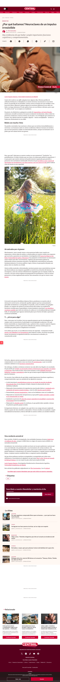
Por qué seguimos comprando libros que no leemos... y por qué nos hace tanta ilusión (33, 516)
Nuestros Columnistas (18, 662)
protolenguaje (37, 362)
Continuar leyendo (11, 637)
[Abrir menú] (54, 9)
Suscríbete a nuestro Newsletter (30, 659)
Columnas (14, 12)
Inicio (3, 17)
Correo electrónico (10, 491)
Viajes (52, 12)
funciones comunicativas (26, 363)
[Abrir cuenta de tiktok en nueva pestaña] (30, 653)
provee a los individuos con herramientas (16, 332)
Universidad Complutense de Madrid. (15, 465)
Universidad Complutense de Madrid (28, 96)
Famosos (27, 12)
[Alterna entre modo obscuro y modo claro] (6, 9)
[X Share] (19, 41)
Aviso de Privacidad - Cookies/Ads (30, 667)
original (47, 468)
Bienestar (7, 12)
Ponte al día (40, 12)
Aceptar (42, 679)
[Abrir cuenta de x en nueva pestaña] (22, 653)
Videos (58, 12)
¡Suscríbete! (48, 494)
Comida (21, 12)
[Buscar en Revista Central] (51, 9)
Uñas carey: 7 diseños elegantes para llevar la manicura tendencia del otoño (32, 537)
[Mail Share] (53, 41)
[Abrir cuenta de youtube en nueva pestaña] (34, 653)
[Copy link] (45, 41)
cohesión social (18, 403)
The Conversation (12, 30)
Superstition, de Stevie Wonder (43, 112)
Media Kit (43, 662)
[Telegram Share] (36, 41)
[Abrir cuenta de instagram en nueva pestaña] (26, 653)
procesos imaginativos (20, 392)
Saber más (18, 679)
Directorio (49, 662)
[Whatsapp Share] (28, 41)
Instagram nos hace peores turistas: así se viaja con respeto (29, 526)
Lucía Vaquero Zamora (11, 96)
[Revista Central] (30, 9)
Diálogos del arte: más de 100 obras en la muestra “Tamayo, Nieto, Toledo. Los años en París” (34, 559)
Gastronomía (32, 662)
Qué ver (47, 12)
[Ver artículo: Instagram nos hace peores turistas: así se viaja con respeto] (6, 527)
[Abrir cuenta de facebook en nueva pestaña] (38, 653)
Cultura (33, 12)
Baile (8, 478)
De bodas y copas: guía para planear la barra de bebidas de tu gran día (32, 548)
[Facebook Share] (11, 41)
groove (7, 277)
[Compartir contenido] (1, 342)
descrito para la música (44, 390)
